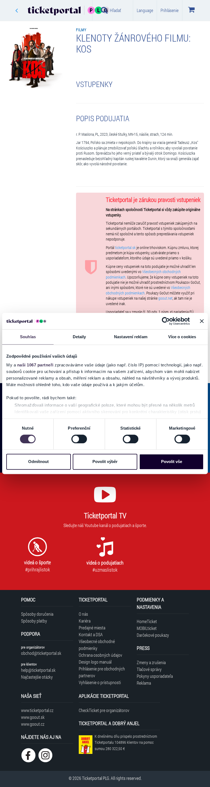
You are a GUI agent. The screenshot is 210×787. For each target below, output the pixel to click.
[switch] (79, 439)
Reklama (144, 683)
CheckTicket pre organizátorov (104, 710)
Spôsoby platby (34, 621)
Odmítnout (38, 461)
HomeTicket (147, 621)
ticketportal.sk (125, 247)
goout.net (165, 298)
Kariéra (85, 621)
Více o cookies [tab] (182, 336)
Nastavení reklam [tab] (130, 336)
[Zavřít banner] (202, 321)
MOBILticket (147, 628)
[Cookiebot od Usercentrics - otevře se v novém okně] (166, 321)
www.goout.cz (32, 724)
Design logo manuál (95, 662)
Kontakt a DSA (91, 634)
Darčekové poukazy (153, 635)
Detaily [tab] (79, 336)
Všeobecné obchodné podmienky (97, 644)
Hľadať (115, 10)
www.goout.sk (33, 717)
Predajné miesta (92, 627)
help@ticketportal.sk (38, 670)
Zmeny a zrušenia (151, 662)
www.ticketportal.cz (37, 710)
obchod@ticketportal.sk (41, 653)
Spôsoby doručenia (37, 614)
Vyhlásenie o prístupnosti (100, 682)
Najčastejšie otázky (37, 677)
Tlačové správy (149, 669)
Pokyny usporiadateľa (155, 676)
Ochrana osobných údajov (100, 655)
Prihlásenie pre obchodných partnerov (102, 672)
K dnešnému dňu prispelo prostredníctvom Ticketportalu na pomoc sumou (126, 742)
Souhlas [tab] (28, 336)
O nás (83, 614)
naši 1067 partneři (35, 365)
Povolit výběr (105, 461)
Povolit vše (171, 461)
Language (145, 10)
